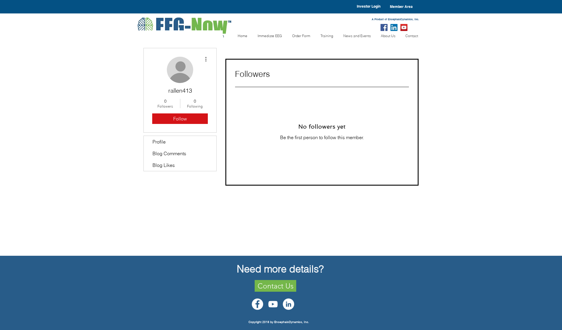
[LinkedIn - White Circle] (288, 304)
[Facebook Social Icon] (384, 27)
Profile (159, 142)
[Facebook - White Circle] (257, 304)
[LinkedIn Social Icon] (393, 27)
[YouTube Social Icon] (403, 27)
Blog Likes (164, 165)
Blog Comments (169, 153)
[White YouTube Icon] (273, 304)
